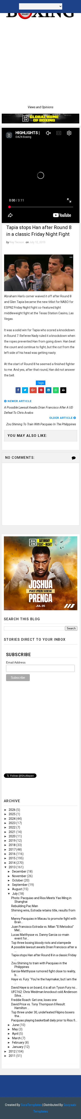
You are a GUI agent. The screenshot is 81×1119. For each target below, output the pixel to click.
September (20, 884)
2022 (12, 827)
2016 (12, 854)
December (19, 871)
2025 (12, 814)
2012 (12, 1051)
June (16, 1025)
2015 (12, 858)
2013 (12, 867)
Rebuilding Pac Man (24, 906)
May (15, 1029)
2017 (12, 849)
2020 (12, 836)
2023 (12, 823)
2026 (12, 809)
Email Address (15, 662)
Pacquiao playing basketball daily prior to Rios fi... (44, 1020)
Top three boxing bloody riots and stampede (41, 942)
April (15, 1033)
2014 (12, 863)
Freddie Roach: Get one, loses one (34, 1000)
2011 (12, 1055)
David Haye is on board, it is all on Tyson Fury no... (44, 987)
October (18, 880)
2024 (12, 818)
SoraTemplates (31, 1105)
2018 (12, 845)
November (19, 876)
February (18, 1042)
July (15, 893)
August (17, 889)
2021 (12, 832)
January (18, 1047)
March (16, 1038)
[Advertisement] (40, 62)
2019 (12, 840)
